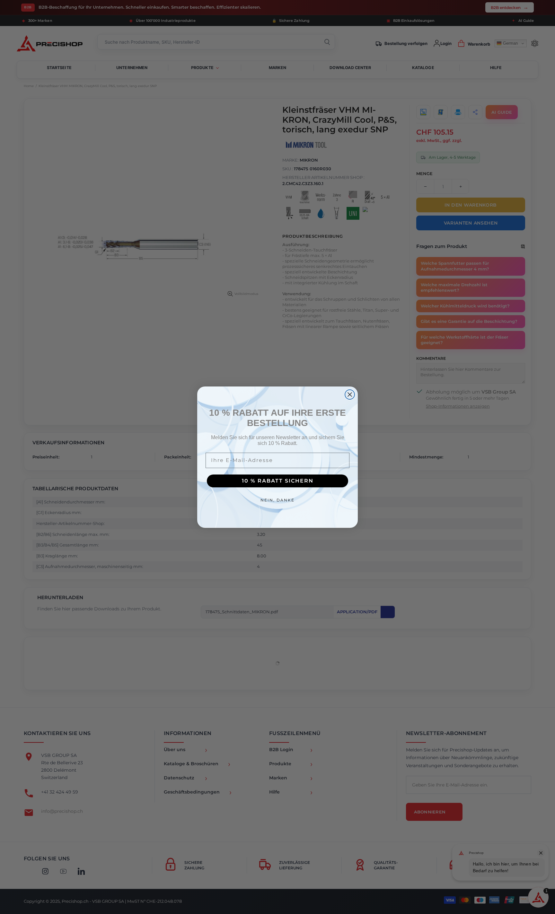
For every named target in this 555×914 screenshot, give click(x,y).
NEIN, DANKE (277, 500)
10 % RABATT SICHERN (277, 481)
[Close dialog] (350, 394)
